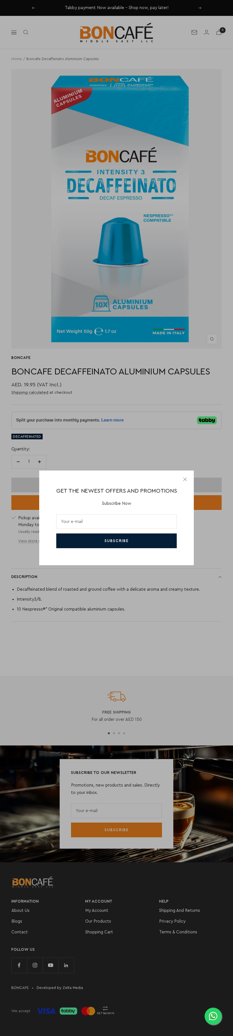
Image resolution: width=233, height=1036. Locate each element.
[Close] (185, 479)
